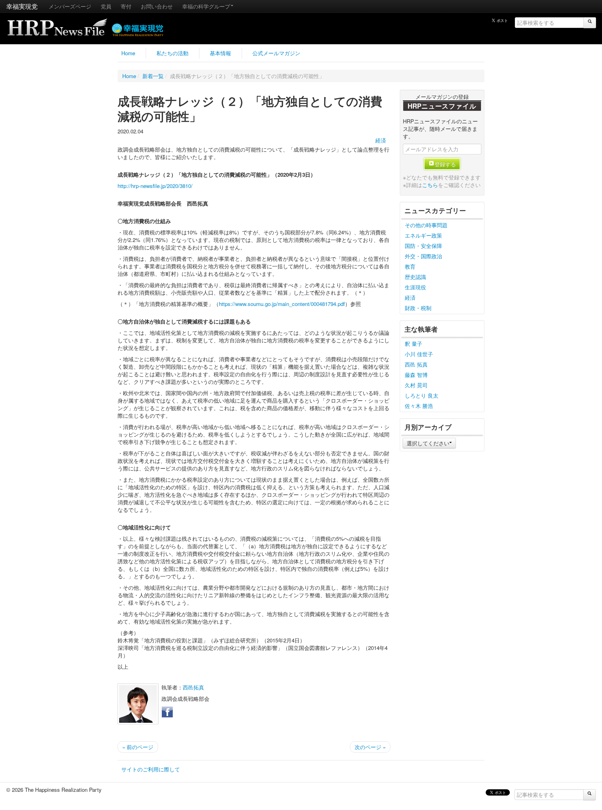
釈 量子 (413, 343)
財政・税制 (418, 308)
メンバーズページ (70, 6)
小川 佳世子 (419, 354)
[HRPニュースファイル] (57, 24)
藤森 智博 (416, 374)
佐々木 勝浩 (419, 406)
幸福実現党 (22, 6)
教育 (410, 266)
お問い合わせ (157, 6)
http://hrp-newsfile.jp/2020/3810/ (155, 186)
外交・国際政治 (423, 256)
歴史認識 (415, 277)
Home (128, 53)
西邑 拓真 (416, 364)
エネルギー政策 (423, 235)
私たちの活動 (172, 53)
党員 (106, 6)
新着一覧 (153, 76)
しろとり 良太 (421, 395)
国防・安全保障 (423, 245)
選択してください (428, 443)
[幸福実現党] (138, 29)
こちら (430, 185)
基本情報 (220, 53)
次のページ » (370, 747)
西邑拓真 (193, 687)
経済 (380, 140)
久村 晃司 (416, 385)
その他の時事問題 (426, 225)
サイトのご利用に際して (150, 769)
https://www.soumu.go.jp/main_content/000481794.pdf (282, 304)
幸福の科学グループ (206, 6)
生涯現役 (415, 287)
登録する (445, 164)
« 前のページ (137, 747)
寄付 (126, 6)
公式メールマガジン (276, 53)
